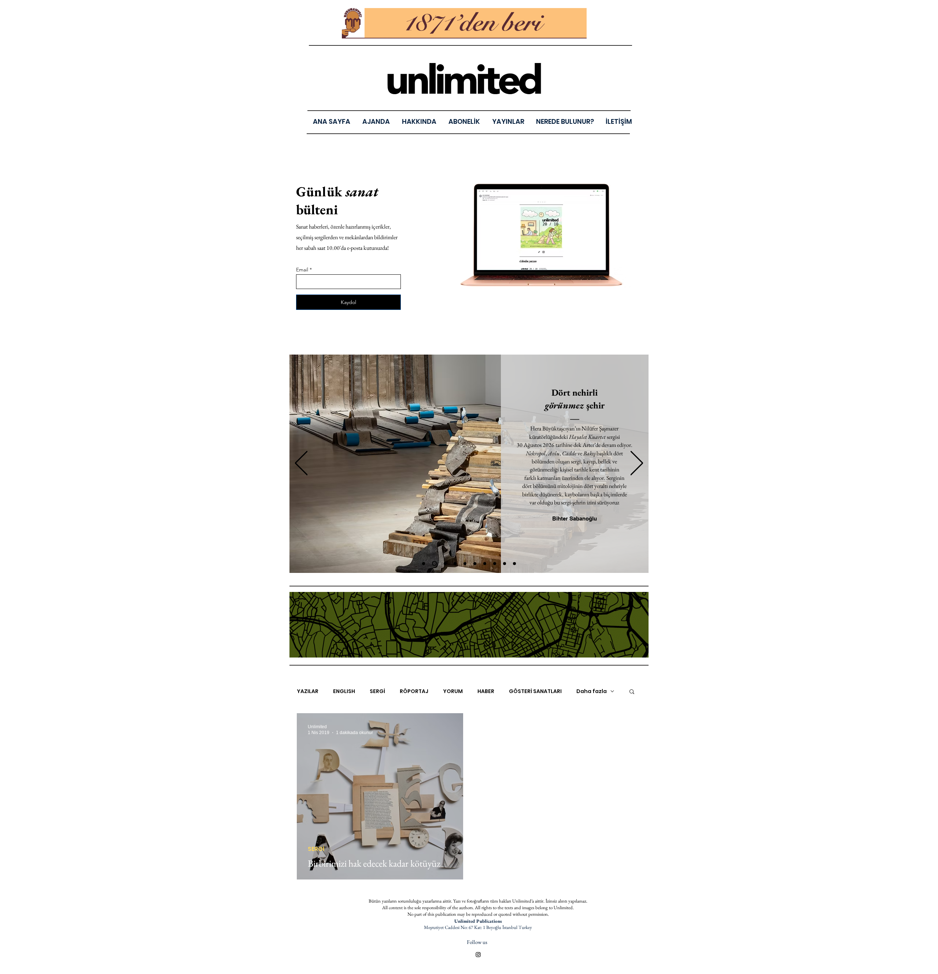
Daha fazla (591, 691)
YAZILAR (307, 691)
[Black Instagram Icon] (478, 954)
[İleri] (637, 463)
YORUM (453, 691)
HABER (485, 691)
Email (302, 269)
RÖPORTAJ (414, 691)
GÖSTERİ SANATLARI (535, 691)
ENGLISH (344, 691)
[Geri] (301, 463)
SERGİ (377, 691)
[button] (508, 121)
